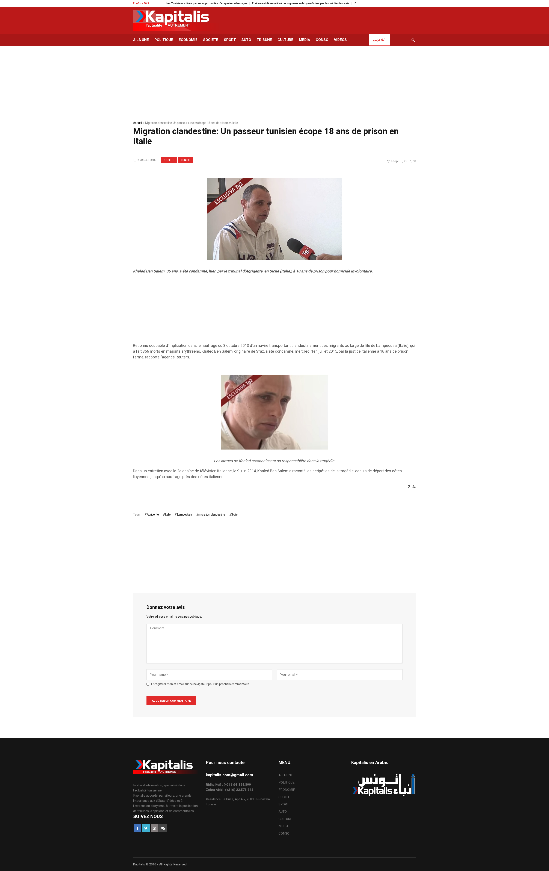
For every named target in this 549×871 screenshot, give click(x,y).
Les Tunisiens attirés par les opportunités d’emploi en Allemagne (186, 3)
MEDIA (283, 826)
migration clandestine (211, 514)
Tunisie (185, 160)
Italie (167, 514)
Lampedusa (184, 514)
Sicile (234, 514)
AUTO (283, 811)
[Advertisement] (261, 313)
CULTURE (285, 819)
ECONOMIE (287, 789)
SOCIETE (169, 160)
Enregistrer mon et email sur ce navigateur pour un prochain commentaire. (200, 684)
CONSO (284, 833)
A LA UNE (286, 775)
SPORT (284, 804)
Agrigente (153, 514)
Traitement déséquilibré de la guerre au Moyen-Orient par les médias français (280, 3)
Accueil (137, 122)
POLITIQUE (286, 782)
